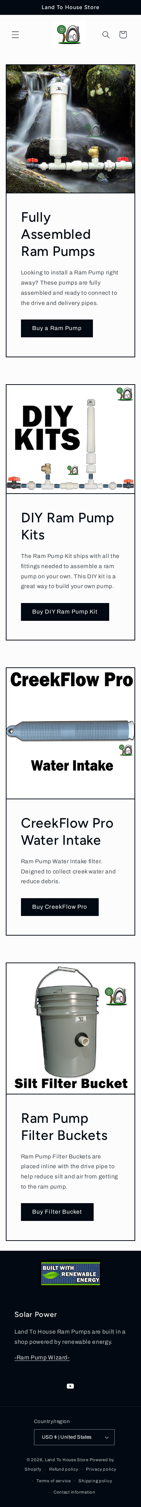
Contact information (74, 1492)
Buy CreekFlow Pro (59, 907)
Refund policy (63, 1469)
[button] (15, 34)
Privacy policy (101, 1469)
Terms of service (54, 1481)
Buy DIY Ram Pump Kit (65, 611)
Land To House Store (67, 1460)
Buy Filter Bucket (57, 1212)
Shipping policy (95, 1481)
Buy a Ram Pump (57, 328)
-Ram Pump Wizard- (42, 1357)
